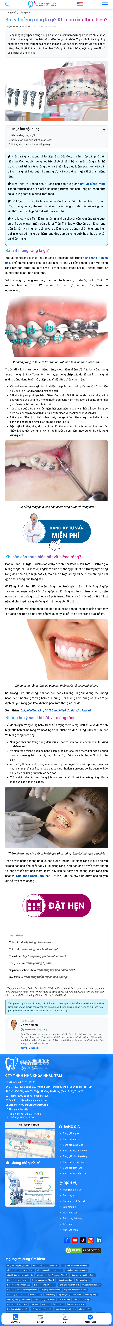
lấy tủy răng (50, 1295)
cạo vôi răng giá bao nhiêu (44, 1299)
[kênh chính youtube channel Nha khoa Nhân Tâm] (75, 1240)
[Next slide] (49, 1143)
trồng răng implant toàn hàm (18, 1285)
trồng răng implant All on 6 (18, 1280)
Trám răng (68, 1224)
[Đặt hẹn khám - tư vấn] (56, 905)
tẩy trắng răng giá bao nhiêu (70, 1295)
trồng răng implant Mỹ (91, 1285)
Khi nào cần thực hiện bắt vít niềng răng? (31, 140)
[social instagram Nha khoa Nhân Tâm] (90, 1240)
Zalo (65, 1322)
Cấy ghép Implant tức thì (50, 1290)
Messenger (90, 1322)
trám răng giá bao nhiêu (16, 1295)
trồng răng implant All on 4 (43, 1280)
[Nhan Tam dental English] (80, 4)
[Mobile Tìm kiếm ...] (7, 4)
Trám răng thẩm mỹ (73, 1218)
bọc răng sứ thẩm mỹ (76, 1304)
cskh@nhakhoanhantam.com (31, 1100)
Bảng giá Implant (71, 1133)
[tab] (29, 1156)
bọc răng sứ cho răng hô (65, 1309)
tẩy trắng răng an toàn (38, 942)
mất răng (46, 1304)
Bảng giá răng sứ (71, 1139)
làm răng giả (58, 1304)
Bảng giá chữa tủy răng (75, 1173)
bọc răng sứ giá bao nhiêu (17, 1309)
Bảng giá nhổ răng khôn (75, 1150)
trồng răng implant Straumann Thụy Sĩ (52, 1275)
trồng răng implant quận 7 (44, 1285)
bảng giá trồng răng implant (18, 1265)
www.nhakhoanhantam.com (34, 1104)
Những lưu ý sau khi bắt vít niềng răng (30, 144)
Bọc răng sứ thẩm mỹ (74, 1201)
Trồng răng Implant (72, 1189)
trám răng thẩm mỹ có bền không (45, 977)
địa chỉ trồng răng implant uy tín (20, 1275)
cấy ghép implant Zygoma (76, 1270)
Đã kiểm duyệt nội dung (36, 1029)
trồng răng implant (65, 1280)
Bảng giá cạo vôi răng (74, 1162)
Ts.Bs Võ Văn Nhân (22, 26)
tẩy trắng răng (36, 1295)
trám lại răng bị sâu (37, 963)
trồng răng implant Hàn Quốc (82, 1275)
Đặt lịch (40, 1322)
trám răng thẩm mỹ (81, 1299)
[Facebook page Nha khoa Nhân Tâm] (67, 1240)
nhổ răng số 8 (84, 1309)
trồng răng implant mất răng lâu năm (22, 1290)
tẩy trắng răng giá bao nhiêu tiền (44, 956)
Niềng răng (25, 12)
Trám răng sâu (70, 1212)
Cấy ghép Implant (83, 1280)
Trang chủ (10, 12)
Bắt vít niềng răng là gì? (23, 135)
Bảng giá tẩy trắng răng (75, 1156)
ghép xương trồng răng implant (49, 1270)
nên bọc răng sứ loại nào (42, 1309)
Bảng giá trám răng (72, 1167)
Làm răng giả (69, 1207)
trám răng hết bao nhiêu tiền (54, 970)
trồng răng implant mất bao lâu (45, 1265)
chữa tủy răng (90, 1295)
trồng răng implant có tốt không (74, 1265)
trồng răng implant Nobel (69, 1285)
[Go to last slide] (11, 1143)
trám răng (34, 1304)
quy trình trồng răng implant (75, 1290)
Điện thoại (15, 1322)
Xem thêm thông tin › (31, 1048)
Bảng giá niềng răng (73, 1144)
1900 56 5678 (25, 1095)
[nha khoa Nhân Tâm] (42, 4)
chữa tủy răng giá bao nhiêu (18, 1299)
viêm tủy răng (64, 1299)
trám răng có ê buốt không (39, 949)
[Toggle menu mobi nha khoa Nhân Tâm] (105, 4)
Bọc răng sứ (69, 1195)
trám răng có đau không (17, 1304)
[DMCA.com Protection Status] (83, 1250)
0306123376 (28, 1082)
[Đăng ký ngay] (56, 531)
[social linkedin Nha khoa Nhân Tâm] (98, 1240)
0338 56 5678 (41, 1095)
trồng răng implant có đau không (20, 1270)
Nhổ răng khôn (70, 1229)
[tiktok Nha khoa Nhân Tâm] (83, 1240)
